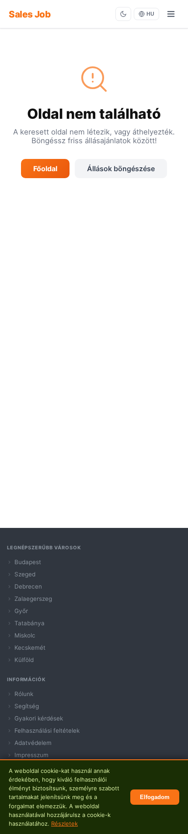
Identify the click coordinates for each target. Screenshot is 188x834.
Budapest (27, 561)
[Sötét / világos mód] (123, 14)
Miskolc (24, 635)
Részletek (64, 823)
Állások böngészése (121, 168)
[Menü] (171, 14)
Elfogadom (155, 797)
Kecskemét (29, 647)
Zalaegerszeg (33, 598)
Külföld (24, 659)
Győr (21, 610)
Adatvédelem (33, 742)
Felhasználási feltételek (47, 730)
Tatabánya (29, 623)
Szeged (24, 574)
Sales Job (29, 14)
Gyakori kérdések (38, 718)
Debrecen (28, 586)
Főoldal (45, 168)
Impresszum (31, 754)
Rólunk (23, 693)
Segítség (26, 706)
